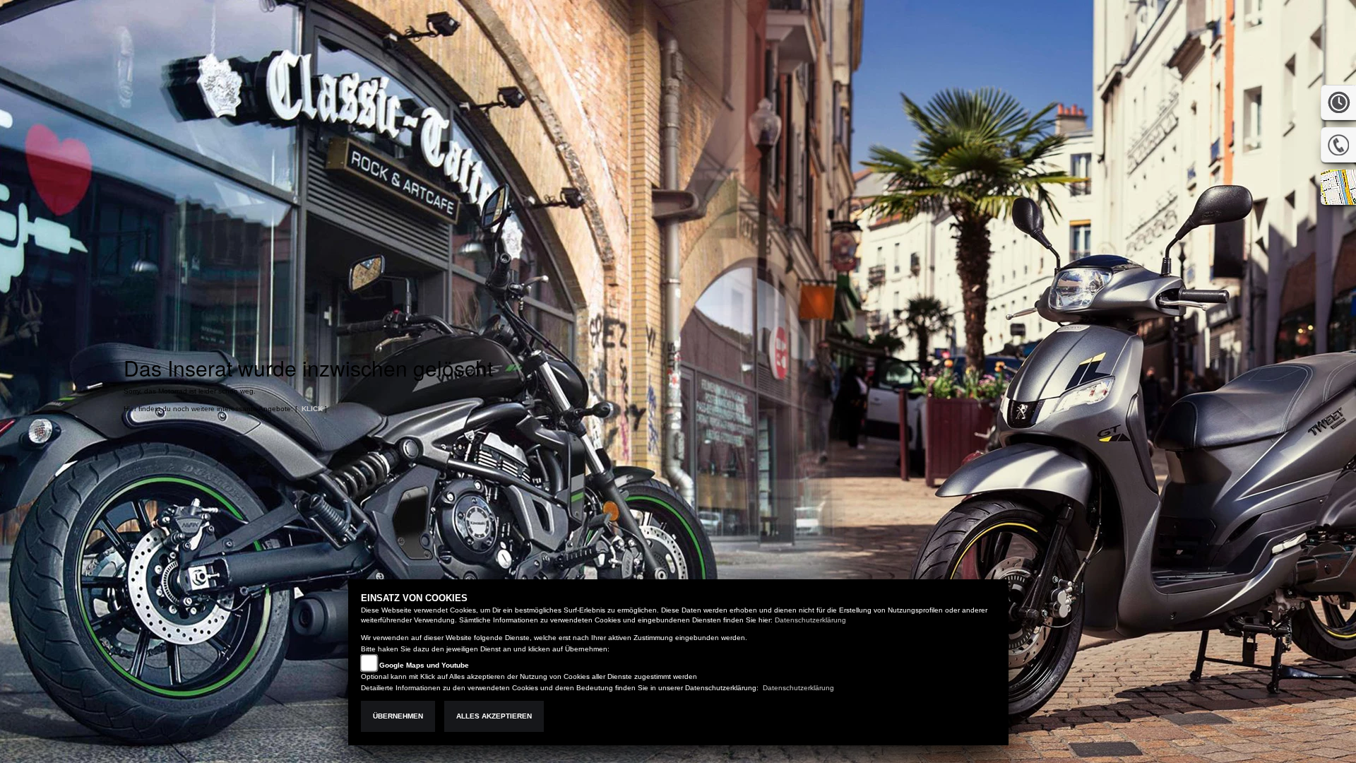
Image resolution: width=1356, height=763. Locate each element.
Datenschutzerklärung (810, 620)
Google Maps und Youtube (424, 665)
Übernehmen (398, 716)
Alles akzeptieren (494, 716)
